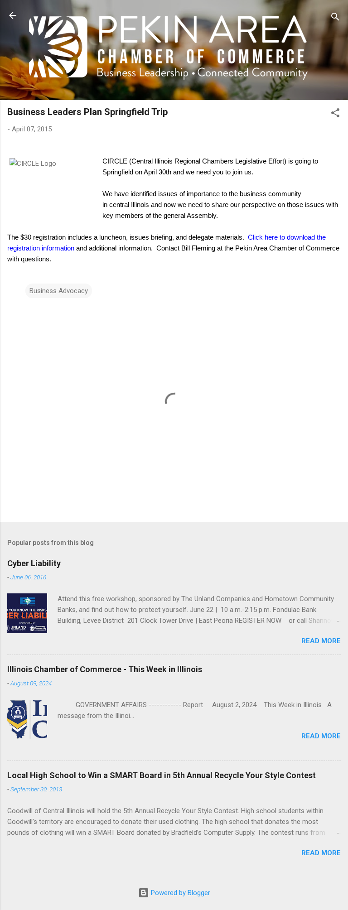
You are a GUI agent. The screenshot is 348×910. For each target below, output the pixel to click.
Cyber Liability (34, 563)
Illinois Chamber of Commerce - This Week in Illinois (104, 669)
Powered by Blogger (179, 893)
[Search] (335, 18)
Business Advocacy (58, 291)
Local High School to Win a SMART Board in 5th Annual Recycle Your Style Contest (161, 775)
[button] (335, 114)
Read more (321, 641)
